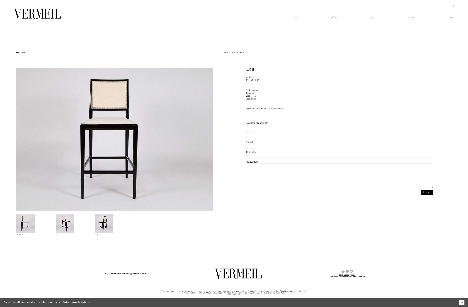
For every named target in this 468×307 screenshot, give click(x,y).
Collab (372, 17)
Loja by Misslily (234, 294)
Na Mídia (411, 17)
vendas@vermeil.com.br (135, 273)
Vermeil (294, 17)
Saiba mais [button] (86, 302)
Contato (450, 17)
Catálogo (333, 17)
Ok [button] (462, 303)
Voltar (22, 53)
